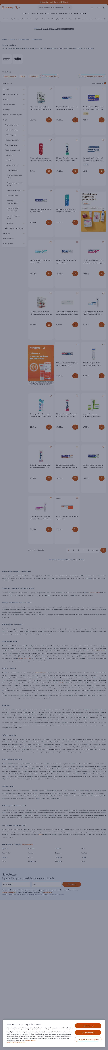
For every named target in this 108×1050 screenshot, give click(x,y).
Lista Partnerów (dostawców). (16, 1042)
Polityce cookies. (30, 1040)
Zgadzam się (88, 1026)
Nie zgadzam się (88, 1032)
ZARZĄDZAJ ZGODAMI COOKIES (88, 1039)
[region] (54, 1033)
